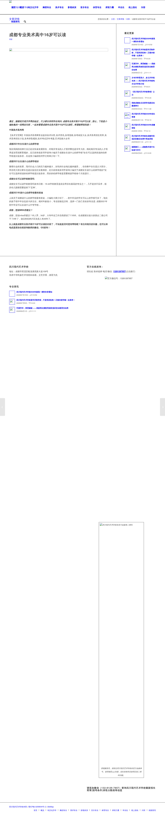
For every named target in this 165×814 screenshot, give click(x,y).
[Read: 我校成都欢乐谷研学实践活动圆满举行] (127, 105)
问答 (10, 39)
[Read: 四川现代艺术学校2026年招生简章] (127, 115)
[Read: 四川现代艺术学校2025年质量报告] (127, 126)
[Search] (25, 21)
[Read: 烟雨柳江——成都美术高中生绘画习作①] (127, 149)
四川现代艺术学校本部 (18, 806)
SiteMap (50, 806)
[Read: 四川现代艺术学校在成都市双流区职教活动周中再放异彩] (127, 138)
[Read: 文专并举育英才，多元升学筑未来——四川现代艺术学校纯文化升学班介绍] (127, 79)
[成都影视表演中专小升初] (162, 407)
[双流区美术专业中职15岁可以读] (2, 407)
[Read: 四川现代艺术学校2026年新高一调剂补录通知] (127, 40)
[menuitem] (13, 7)
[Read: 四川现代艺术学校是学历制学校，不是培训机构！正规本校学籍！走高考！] (127, 51)
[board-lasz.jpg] (58, 82)
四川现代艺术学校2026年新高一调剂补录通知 (34, 292)
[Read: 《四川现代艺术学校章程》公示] (127, 93)
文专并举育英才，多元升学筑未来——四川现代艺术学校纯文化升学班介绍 (143, 80)
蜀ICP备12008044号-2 (37, 806)
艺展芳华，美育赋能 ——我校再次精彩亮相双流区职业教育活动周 (143, 66)
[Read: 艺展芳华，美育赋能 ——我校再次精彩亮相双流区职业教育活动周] (127, 65)
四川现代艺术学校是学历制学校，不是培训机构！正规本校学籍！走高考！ (143, 52)
